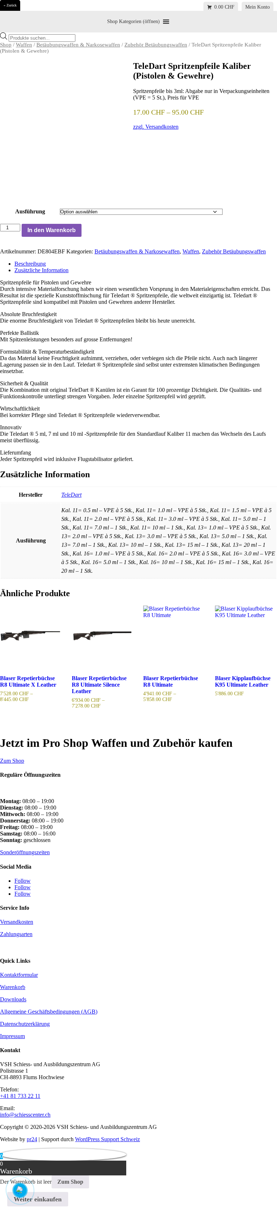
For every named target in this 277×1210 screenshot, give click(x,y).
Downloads (13, 999)
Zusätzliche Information (41, 270)
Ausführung (30, 211)
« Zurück (10, 5)
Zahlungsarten (16, 934)
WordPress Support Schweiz (107, 1139)
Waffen (24, 45)
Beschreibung (30, 264)
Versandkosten (16, 922)
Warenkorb (12, 987)
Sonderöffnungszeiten (25, 852)
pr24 (32, 1139)
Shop (6, 45)
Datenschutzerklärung (25, 1024)
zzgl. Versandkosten (156, 127)
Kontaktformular (19, 975)
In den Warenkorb (51, 230)
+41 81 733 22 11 (20, 1096)
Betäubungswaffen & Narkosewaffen (78, 45)
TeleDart (71, 495)
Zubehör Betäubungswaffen (155, 45)
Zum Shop (12, 761)
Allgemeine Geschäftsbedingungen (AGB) (48, 1012)
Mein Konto (257, 7)
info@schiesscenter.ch (25, 1115)
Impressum (12, 1036)
